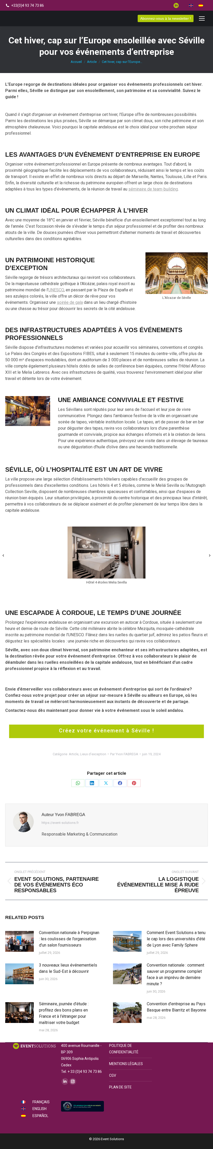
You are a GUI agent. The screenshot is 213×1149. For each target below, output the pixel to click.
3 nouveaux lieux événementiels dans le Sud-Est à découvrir (68, 968)
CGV (112, 1075)
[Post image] (19, 941)
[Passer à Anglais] (191, 5)
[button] (3, 555)
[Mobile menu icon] (202, 18)
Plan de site (120, 1087)
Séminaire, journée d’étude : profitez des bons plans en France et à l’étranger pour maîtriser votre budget (64, 1013)
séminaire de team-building (153, 189)
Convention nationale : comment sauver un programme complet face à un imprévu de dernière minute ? (175, 974)
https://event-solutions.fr (60, 823)
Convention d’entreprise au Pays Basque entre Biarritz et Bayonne (176, 1007)
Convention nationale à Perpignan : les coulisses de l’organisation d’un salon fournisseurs (69, 939)
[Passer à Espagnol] (201, 5)
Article (73, 754)
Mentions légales (126, 1064)
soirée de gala (70, 302)
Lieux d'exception (93, 754)
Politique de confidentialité (123, 1048)
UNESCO (56, 289)
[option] (106, 556)
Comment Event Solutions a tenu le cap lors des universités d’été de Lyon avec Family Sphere (176, 939)
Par (124, 754)
